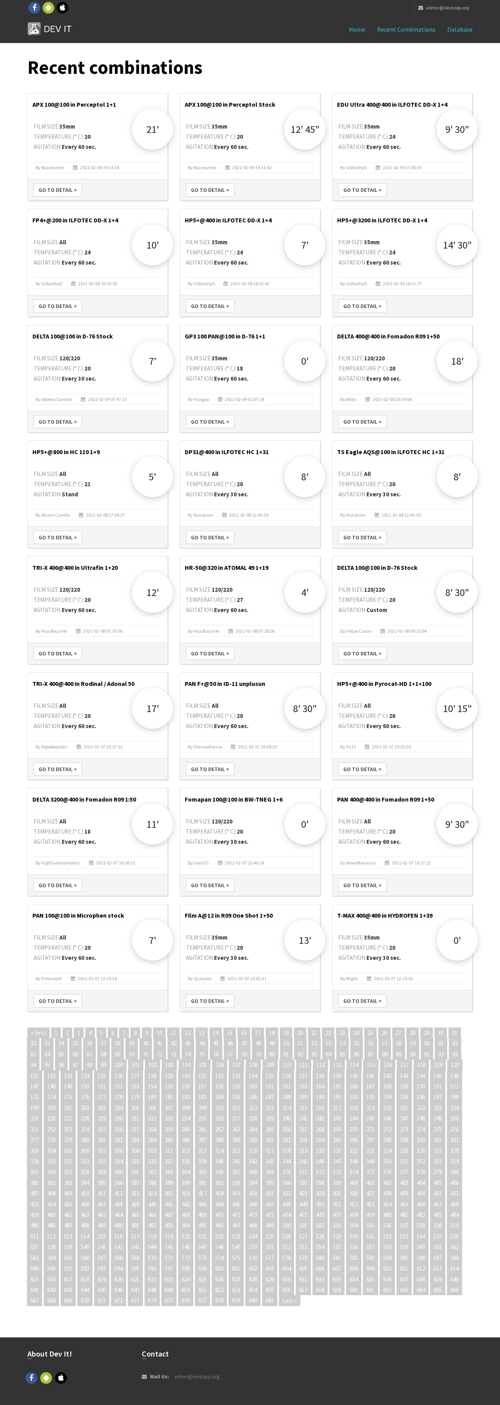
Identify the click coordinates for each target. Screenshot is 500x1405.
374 (354, 1172)
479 (370, 1215)
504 (354, 1225)
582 (354, 1258)
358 (85, 1172)
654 (253, 1290)
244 (354, 1118)
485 (34, 1225)
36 (89, 1043)
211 (236, 1107)
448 (286, 1204)
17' (152, 708)
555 (337, 1247)
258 (152, 1129)
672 (118, 1300)
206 (152, 1107)
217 (337, 1107)
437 (102, 1204)
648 (152, 1290)
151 (102, 1086)
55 (356, 1043)
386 (118, 1183)
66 (75, 1054)
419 (236, 1193)
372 (320, 1172)
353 (438, 1161)
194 (387, 1097)
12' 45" (305, 129)
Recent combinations (406, 29)
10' (152, 244)
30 (440, 1032)
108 (253, 1065)
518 (152, 1236)
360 (118, 1172)
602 (253, 1268)
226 (51, 1118)
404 (421, 1183)
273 (404, 1129)
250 (454, 1118)
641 (34, 1290)
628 (253, 1279)
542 (118, 1247)
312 (186, 1150)
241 (303, 1118)
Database (460, 29)
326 (421, 1150)
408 (51, 1193)
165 (337, 1086)
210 (219, 1107)
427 (370, 1193)
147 (34, 1086)
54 (342, 1043)
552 (286, 1247)
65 (61, 1054)
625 (202, 1279)
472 (253, 1215)
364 (186, 1172)
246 (387, 1118)
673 (135, 1300)
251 (34, 1129)
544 (152, 1247)
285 (169, 1140)
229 (102, 1118)
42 (174, 1043)
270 (354, 1129)
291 (270, 1140)
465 (135, 1215)
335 (135, 1161)
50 (286, 1043)
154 (152, 1086)
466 (152, 1215)
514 (85, 1236)
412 (118, 1193)
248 (421, 1118)
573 (202, 1258)
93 (455, 1054)
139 (337, 1075)
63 (33, 1054)
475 (303, 1215)
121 (34, 1075)
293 (303, 1140)
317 (270, 1150)
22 (328, 1032)
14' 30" (457, 244)
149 (68, 1086)
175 (68, 1097)
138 (320, 1075)
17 (258, 1032)
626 (219, 1279)
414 (152, 1193)
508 (421, 1225)
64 (47, 1054)
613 (438, 1268)
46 (230, 1043)
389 (169, 1183)
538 (51, 1247)
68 (103, 1054)
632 (320, 1279)
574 (219, 1258)
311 (169, 1150)
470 (219, 1215)
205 (135, 1107)
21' (152, 129)
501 (303, 1225)
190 (320, 1097)
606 (320, 1268)
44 (202, 1043)
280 (85, 1140)
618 (85, 1279)
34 (61, 1043)
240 (286, 1118)
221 (404, 1107)
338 (186, 1161)
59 (413, 1043)
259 (169, 1129)
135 (270, 1075)
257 (135, 1129)
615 (34, 1279)
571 (169, 1258)
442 (186, 1204)
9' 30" (457, 129)
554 (320, 1247)
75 (202, 1054)
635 (370, 1279)
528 (320, 1236)
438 (118, 1204)
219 (370, 1107)
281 (102, 1140)
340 (219, 1161)
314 (219, 1150)
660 (354, 1290)
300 (421, 1140)
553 (303, 1247)
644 (85, 1290)
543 (135, 1247)
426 (354, 1193)
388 (152, 1183)
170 (421, 1086)
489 (102, 1225)
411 (102, 1193)
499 (270, 1225)
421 (270, 1193)
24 (356, 1032)
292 (286, 1140)
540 (85, 1247)
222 (421, 1107)
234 (186, 1118)
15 (229, 1032)
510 (454, 1225)
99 (103, 1065)
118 (421, 1065)
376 (387, 1172)
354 (454, 1161)
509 (438, 1225)
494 (186, 1225)
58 (399, 1043)
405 (438, 1183)
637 (404, 1279)
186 (253, 1097)
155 (169, 1086)
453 (370, 1204)
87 (370, 1054)
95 (47, 1065)
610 (387, 1268)
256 (118, 1129)
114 (354, 1065)
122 (51, 1075)
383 (68, 1183)
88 (385, 1054)
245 (370, 1118)
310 (152, 1150)
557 (370, 1247)
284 (152, 1140)
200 (51, 1107)
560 (421, 1247)
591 (68, 1268)
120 (455, 1065)
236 (219, 1118)
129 (169, 1075)
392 (219, 1183)
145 (438, 1075)
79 (258, 1054)
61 (441, 1043)
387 (135, 1183)
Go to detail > (58, 189)
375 (370, 1172)
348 (354, 1161)
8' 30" (457, 592)
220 (387, 1107)
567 (102, 1258)
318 (286, 1150)
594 (118, 1268)
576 (253, 1258)
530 (354, 1236)
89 (399, 1054)
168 (387, 1086)
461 (68, 1215)
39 (131, 1043)
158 (219, 1086)
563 (34, 1258)
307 (102, 1150)
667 (34, 1300)
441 (169, 1204)
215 (303, 1107)
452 (354, 1204)
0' (305, 360)
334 (118, 1161)
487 (68, 1225)
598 (186, 1268)
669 (68, 1300)
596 (152, 1268)
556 (354, 1247)
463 (102, 1215)
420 (253, 1193)
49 (272, 1043)
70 (131, 1054)
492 (152, 1225)
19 (286, 1032)
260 (186, 1129)
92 (441, 1054)
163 (303, 1086)
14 (215, 1032)
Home (357, 29)
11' (152, 824)
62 (455, 1043)
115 (371, 1065)
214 (286, 1107)
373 (337, 1172)
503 (337, 1225)
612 (421, 1268)
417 (202, 1193)
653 (236, 1290)
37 (103, 1043)
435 (68, 1204)
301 (438, 1140)
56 (370, 1043)
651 (202, 1290)
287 (202, 1140)
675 (169, 1300)
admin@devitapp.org (447, 8)
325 (404, 1150)
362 (152, 1172)
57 (385, 1043)
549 (236, 1247)
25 (370, 1032)
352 (421, 1161)
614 (454, 1268)
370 (286, 1172)
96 (61, 1065)
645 (102, 1290)
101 (136, 1065)
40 (145, 1043)
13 (201, 1032)
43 (188, 1043)
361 (135, 1172)
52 (314, 1043)
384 (85, 1183)
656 (286, 1290)
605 (303, 1268)
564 (51, 1258)
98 (89, 1065)
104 (186, 1065)
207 (169, 1107)
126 (118, 1075)
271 (370, 1129)
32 (33, 1043)
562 (454, 1247)
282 (118, 1140)
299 (404, 1140)
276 (454, 1129)
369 (270, 1172)
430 (421, 1193)
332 (85, 1161)
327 (438, 1150)
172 (454, 1086)
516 (118, 1236)
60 (427, 1043)
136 (286, 1075)
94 (33, 1065)
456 (421, 1204)
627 (236, 1279)
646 (118, 1290)
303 (34, 1150)
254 (85, 1129)
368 (253, 1172)
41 (159, 1043)
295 (337, 1140)
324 (387, 1150)
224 (454, 1107)
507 (404, 1225)
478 (354, 1215)
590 (51, 1268)
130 (186, 1075)
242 (320, 1118)
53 (328, 1043)
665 (438, 1290)
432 (454, 1193)
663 (404, 1290)
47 (244, 1043)
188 (286, 1097)
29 (426, 1032)
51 (300, 1043)
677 (202, 1300)
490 (118, 1225)
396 (286, 1183)
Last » (289, 1300)
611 (404, 1268)
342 (253, 1161)
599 (202, 1268)
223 (438, 1107)
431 (438, 1193)
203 (102, 1107)
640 (454, 1279)
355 (34, 1172)
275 (438, 1129)
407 (34, 1193)
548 (219, 1247)
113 (337, 1065)
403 (404, 1183)
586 (421, 1258)
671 (102, 1300)
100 (119, 1065)
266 (286, 1129)
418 (219, 1193)
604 (286, 1268)
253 (68, 1129)
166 (354, 1086)
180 (152, 1097)
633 (337, 1279)
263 (236, 1129)
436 (85, 1204)
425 (337, 1193)
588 (454, 1258)
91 (427, 1054)
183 (202, 1097)
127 (135, 1075)
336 (152, 1161)
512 (51, 1236)
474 (286, 1215)
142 (387, 1075)
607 (337, 1268)
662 (387, 1290)
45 (216, 1043)
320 (320, 1150)
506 (387, 1225)
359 (102, 1172)
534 (421, 1236)
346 (320, 1161)
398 (320, 1183)
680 (253, 1300)
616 (51, 1279)
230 (118, 1118)
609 (370, 1268)
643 (68, 1290)
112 (320, 1065)
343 (270, 1161)
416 (186, 1193)
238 (253, 1118)
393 (236, 1183)
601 (236, 1268)
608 (354, 1268)
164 (320, 1086)
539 (68, 1247)
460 (51, 1215)
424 (320, 1193)
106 (220, 1065)
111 (304, 1065)
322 (354, 1150)
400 (354, 1183)
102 (152, 1065)
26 (384, 1032)
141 (370, 1075)
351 (404, 1161)
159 (236, 1086)
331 (68, 1161)
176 (85, 1097)
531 (370, 1236)
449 (303, 1204)
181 (169, 1097)
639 (438, 1279)
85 (342, 1054)
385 (102, 1183)
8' (305, 476)
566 (85, 1258)
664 (421, 1290)
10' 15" (457, 708)
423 (303, 1193)
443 (202, 1204)
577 (270, 1258)
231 (135, 1118)
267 (303, 1129)
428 (387, 1193)
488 (85, 1225)
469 (202, 1215)
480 (387, 1215)
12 (187, 1032)
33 (47, 1043)
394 (253, 1183)
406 (454, 1183)
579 (303, 1258)
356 (51, 1172)
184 (219, 1097)
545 (169, 1247)
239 (270, 1118)
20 (300, 1032)
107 (236, 1065)
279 (68, 1140)
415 (169, 1193)
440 (152, 1204)
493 (169, 1225)
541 (102, 1247)
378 (421, 1172)
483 (438, 1215)
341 (236, 1161)
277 (34, 1140)
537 (34, 1247)
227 (68, 1118)
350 (387, 1161)
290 (253, 1140)
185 (236, 1097)
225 (34, 1118)
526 (286, 1236)
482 (421, 1215)
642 (51, 1290)
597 (169, 1268)
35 (75, 1043)
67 (89, 1054)
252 (51, 1129)
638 (421, 1279)
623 (169, 1279)
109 (270, 1065)
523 (236, 1236)
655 (270, 1290)
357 (68, 1172)
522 (219, 1236)
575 (236, 1258)
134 (253, 1075)
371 (303, 1172)
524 (253, 1236)
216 (320, 1107)
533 (404, 1236)
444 (219, 1204)
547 (202, 1247)
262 (219, 1129)
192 (354, 1097)
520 (186, 1236)
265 (270, 1129)
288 (219, 1140)
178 (118, 1097)
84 (328, 1054)
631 (303, 1279)
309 (135, 1150)
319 (303, 1150)
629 (270, 1279)
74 (188, 1054)
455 (404, 1204)
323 (370, 1150)
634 (354, 1279)
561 (438, 1247)
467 (169, 1215)
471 (236, 1215)
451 (337, 1204)
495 (202, 1225)
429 (404, 1193)
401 (370, 1183)
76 (216, 1054)
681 (270, 1300)
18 (272, 1032)
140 (354, 1075)
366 (219, 1172)
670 (85, 1300)
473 (270, 1215)
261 (202, 1129)
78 (244, 1054)
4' (305, 592)
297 (370, 1140)
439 (135, 1204)
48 (258, 1043)
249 (438, 1118)
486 (51, 1225)
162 (286, 1086)
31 (454, 1032)
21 (314, 1032)
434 (51, 1204)
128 (152, 1075)
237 (236, 1118)
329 (34, 1161)
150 (85, 1086)
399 (337, 1183)
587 (438, 1258)
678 (219, 1300)
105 (203, 1065)
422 (286, 1193)
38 (117, 1043)
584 (387, 1258)
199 (34, 1107)
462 (85, 1215)
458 (454, 1204)
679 (236, 1300)
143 (404, 1075)
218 (354, 1107)
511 (34, 1236)
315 (236, 1150)
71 (145, 1054)
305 (68, 1150)
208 (186, 1107)
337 (169, 1161)
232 (152, 1118)
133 (236, 1075)
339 (202, 1161)
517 (135, 1236)
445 (236, 1204)
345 (303, 1161)
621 (135, 1279)
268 (320, 1129)
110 (287, 1065)
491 (135, 1225)
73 (174, 1054)
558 (387, 1247)
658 (320, 1290)
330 (51, 1161)
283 (135, 1140)
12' (152, 592)
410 (85, 1193)
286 (186, 1140)
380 (454, 1172)
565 (68, 1258)
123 (68, 1075)
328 (454, 1150)
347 (337, 1161)
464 (118, 1215)
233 (169, 1118)
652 (219, 1290)
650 (186, 1290)
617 (68, 1279)
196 (421, 1097)
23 (342, 1032)
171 (438, 1086)
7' (305, 244)
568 (118, 1258)
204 (118, 1107)
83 (314, 1054)
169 (404, 1086)
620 (118, 1279)
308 (118, 1150)
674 (152, 1300)
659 (337, 1290)
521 (202, 1236)
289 (236, 1140)
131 (202, 1075)
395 (270, 1183)
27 (398, 1032)
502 (320, 1225)
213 (270, 1107)
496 (219, 1225)
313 (202, 1150)
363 (169, 1172)
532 (387, 1236)
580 (320, 1258)
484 (454, 1215)
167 (370, 1086)
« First (38, 1032)
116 (388, 1065)
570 (152, 1258)
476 (320, 1215)
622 (152, 1279)
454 (387, 1204)
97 (75, 1065)
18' (457, 360)
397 (303, 1183)
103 (169, 1065)
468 (186, 1215)
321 (337, 1150)
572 (186, 1258)
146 (454, 1075)
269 (337, 1129)
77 (230, 1054)
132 (219, 1075)
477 (337, 1215)
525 (270, 1236)
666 (454, 1290)
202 (85, 1107)
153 (135, 1086)
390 (186, 1183)
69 (117, 1054)
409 (68, 1193)
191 (337, 1097)
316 (253, 1150)
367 (236, 1172)
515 (102, 1236)
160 (253, 1086)
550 (253, 1247)
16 (243, 1032)
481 (404, 1215)
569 (135, 1258)
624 (186, 1279)
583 (370, 1258)
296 (354, 1140)
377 (404, 1172)
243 (337, 1118)
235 (202, 1118)
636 (387, 1279)
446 (253, 1204)
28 (412, 1032)
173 (34, 1097)
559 (404, 1247)
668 (51, 1300)
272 (387, 1129)
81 (286, 1054)
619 (102, 1279)
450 (320, 1204)
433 (34, 1204)
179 (135, 1097)
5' (152, 476)
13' (305, 940)
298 (387, 1140)
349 (370, 1161)
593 (102, 1268)
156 (186, 1086)
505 (370, 1225)
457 (438, 1204)
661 (370, 1290)
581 (337, 1258)
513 (68, 1236)
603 (270, 1268)
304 (51, 1150)
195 (404, 1097)
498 (253, 1225)
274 (421, 1129)
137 (303, 1075)
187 (270, 1097)
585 (404, 1258)
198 (454, 1097)
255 (102, 1129)
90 (413, 1054)
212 (253, 1107)
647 (135, 1290)
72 (159, 1054)
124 (85, 1075)
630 (286, 1279)
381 (34, 1183)
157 (202, 1086)
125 (102, 1075)
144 (421, 1075)
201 (68, 1107)
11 (173, 1032)
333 (102, 1161)
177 (102, 1097)
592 (85, 1268)
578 (286, 1258)
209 (202, 1107)
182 (186, 1097)
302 (454, 1140)
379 (438, 1172)
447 (270, 1204)
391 (202, 1183)
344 (286, 1161)
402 (387, 1183)
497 (236, 1225)
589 (34, 1268)
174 (51, 1097)
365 (202, 1172)
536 (454, 1236)
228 (85, 1118)
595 (135, 1268)
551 (270, 1247)
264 (253, 1129)
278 (51, 1140)
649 (169, 1290)
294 (320, 1140)
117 (404, 1065)
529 (337, 1236)
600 (219, 1268)
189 (303, 1097)
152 (118, 1086)
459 (34, 1215)
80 (272, 1054)
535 (438, 1236)
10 (159, 1032)
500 (286, 1225)
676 (186, 1300)
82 (300, 1054)
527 (303, 1236)
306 (85, 1150)
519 (169, 1236)
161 (270, 1086)
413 (135, 1193)
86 (356, 1054)
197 (438, 1097)
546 (186, 1247)
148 (51, 1086)
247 (404, 1118)
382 (51, 1183)
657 (303, 1290)
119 (438, 1065)
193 (370, 1097)
